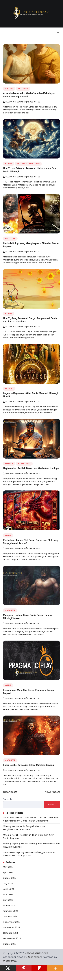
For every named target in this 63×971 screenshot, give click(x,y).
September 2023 (12, 938)
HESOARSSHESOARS (15, 101)
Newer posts (52, 792)
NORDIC (9, 388)
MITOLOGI (23, 88)
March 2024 (9, 905)
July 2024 (8, 883)
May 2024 (8, 894)
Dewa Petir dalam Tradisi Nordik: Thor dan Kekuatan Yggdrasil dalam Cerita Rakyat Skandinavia (30, 819)
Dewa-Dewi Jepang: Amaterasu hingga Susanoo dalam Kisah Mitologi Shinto (29, 854)
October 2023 (10, 933)
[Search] (57, 32)
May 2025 (8, 867)
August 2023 (9, 943)
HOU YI (8, 163)
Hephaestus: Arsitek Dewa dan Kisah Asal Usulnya (31, 468)
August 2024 (10, 878)
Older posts (10, 792)
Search (7, 799)
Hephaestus (24, 463)
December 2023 (11, 922)
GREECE (9, 463)
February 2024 (10, 911)
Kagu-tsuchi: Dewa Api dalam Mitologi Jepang (28, 765)
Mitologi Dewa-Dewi (28, 163)
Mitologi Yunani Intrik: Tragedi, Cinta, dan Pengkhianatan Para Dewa (24, 828)
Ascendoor (34, 957)
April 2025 (8, 872)
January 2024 (10, 916)
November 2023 (11, 927)
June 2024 (8, 889)
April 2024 (8, 900)
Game (8, 535)
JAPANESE (10, 610)
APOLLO (9, 88)
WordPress (9, 960)
